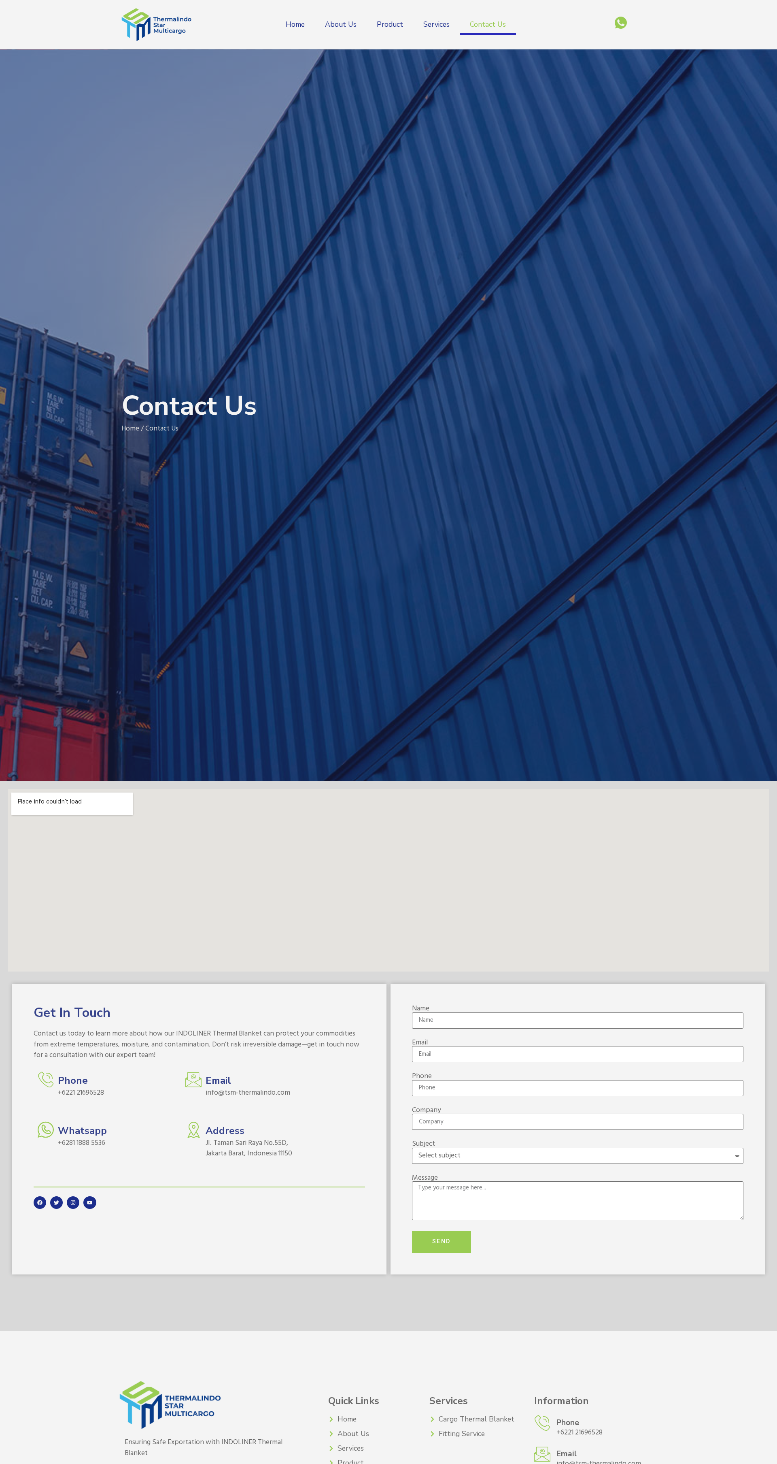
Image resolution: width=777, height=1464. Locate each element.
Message (425, 1178)
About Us (341, 24)
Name (420, 1008)
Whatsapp (82, 1130)
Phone (422, 1076)
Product (390, 24)
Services (436, 24)
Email (420, 1042)
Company (426, 1110)
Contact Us (488, 24)
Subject (423, 1144)
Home (295, 24)
